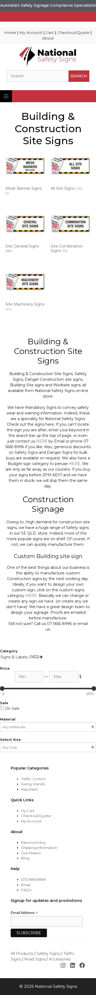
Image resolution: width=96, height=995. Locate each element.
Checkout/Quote (73, 32)
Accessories (60, 959)
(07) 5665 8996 (33, 879)
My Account (30, 32)
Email (25, 885)
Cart (50, 32)
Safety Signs (48, 953)
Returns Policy (33, 842)
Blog (25, 858)
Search (79, 76)
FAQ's (26, 890)
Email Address (24, 912)
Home (10, 32)
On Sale (12, 708)
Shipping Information (39, 847)
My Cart (27, 811)
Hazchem (29, 789)
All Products (22, 953)
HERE (41, 441)
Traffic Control (33, 779)
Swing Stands (33, 784)
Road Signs (34, 959)
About (48, 38)
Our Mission (31, 853)
